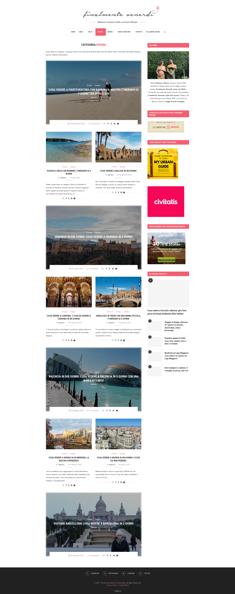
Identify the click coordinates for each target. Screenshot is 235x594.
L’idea (81, 32)
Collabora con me (153, 32)
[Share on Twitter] (111, 124)
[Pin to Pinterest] (115, 124)
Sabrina (94, 97)
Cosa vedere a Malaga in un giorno (118, 170)
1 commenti (94, 411)
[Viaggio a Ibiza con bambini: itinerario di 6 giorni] (69, 147)
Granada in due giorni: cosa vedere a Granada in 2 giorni (93, 236)
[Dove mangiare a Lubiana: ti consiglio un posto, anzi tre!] (154, 371)
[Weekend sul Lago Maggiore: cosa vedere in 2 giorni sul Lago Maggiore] (154, 357)
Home (73, 32)
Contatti (138, 32)
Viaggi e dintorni (124, 32)
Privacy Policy (111, 585)
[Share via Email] (118, 124)
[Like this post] (104, 124)
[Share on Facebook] (108, 124)
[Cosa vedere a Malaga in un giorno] (118, 147)
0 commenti (95, 124)
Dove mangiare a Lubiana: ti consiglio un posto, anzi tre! (176, 369)
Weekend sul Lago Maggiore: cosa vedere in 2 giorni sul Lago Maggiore (177, 356)
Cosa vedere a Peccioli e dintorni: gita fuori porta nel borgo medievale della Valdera (166, 312)
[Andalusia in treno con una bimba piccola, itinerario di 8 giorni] (118, 292)
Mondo (110, 32)
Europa (99, 32)
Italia (90, 32)
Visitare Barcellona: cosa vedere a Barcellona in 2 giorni (94, 523)
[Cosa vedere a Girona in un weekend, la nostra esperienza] (69, 434)
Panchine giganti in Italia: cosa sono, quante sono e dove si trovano (175, 341)
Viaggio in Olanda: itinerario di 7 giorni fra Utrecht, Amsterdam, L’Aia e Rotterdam (176, 326)
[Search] (164, 32)
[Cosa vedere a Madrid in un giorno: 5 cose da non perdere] (118, 434)
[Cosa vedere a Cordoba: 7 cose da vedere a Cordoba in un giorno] (69, 292)
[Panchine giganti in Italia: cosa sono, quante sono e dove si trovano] (154, 342)
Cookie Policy (123, 585)
